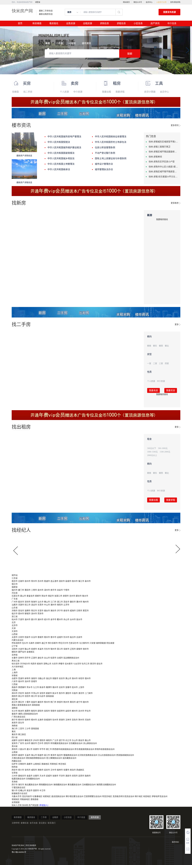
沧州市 (72, 596)
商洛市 (73, 770)
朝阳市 (15, 652)
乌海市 (31, 643)
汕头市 (40, 602)
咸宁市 (79, 702)
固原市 (36, 790)
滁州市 (75, 678)
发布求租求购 (175, 2)
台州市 (73, 619)
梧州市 (34, 720)
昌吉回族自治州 (58, 796)
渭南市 (40, 770)
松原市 (53, 658)
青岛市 (21, 611)
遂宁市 (62, 740)
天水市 (42, 776)
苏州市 (40, 581)
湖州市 (40, 619)
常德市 (53, 711)
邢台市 (44, 596)
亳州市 (21, 681)
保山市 (34, 755)
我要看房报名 (162, 219)
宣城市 (34, 681)
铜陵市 (55, 678)
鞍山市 (28, 649)
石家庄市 (16, 596)
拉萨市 (15, 764)
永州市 (81, 711)
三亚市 (21, 729)
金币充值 (34, 823)
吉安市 (62, 687)
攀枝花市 (28, 740)
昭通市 (40, 755)
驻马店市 (41, 696)
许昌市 (75, 693)
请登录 (37, 2)
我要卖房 (153, 390)
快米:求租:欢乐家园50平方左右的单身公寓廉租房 (163, 177)
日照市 (79, 611)
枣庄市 (34, 611)
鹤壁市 (49, 693)
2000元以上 (152, 455)
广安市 (21, 743)
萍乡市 (29, 687)
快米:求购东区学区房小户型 (162, 162)
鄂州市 (47, 702)
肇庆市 (73, 602)
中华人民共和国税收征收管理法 (110, 136)
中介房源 (77, 92)
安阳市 (42, 693)
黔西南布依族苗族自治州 (63, 749)
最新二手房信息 (46, 11)
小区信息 (138, 23)
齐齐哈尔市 (25, 664)
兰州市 (15, 776)
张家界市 (61, 711)
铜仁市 (49, 749)
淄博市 (28, 611)
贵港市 (62, 720)
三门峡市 (89, 693)
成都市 (15, 740)
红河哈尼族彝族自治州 (87, 755)
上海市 (15, 672)
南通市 (47, 581)
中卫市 (42, 790)
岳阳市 (47, 711)
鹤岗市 (40, 664)
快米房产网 (22, 11)
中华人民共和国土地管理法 (61, 164)
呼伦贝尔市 (63, 643)
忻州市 (66, 637)
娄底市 (15, 714)
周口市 (34, 696)
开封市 (21, 693)
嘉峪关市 (22, 776)
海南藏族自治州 (60, 785)
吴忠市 (29, 790)
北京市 (15, 625)
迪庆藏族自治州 (69, 758)
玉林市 (68, 720)
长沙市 (15, 711)
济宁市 (60, 611)
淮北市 (49, 678)
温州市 (28, 619)
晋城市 (40, 637)
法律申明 (16, 823)
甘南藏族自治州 (33, 779)
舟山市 (66, 619)
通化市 (40, 658)
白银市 (36, 776)
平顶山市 (35, 693)
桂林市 (28, 720)
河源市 (21, 605)
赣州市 (55, 687)
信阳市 (28, 696)
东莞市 (40, 605)
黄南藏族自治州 (46, 785)
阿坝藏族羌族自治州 (59, 743)
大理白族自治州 (18, 758)
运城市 (60, 637)
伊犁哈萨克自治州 (159, 796)
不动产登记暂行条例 (105, 153)
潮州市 (53, 605)
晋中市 (53, 637)
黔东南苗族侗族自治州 (84, 749)
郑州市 (15, 693)
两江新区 (22, 734)
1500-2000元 (165, 452)
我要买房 (170, 390)
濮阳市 (68, 693)
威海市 (73, 611)
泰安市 (66, 611)
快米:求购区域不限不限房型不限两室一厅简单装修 (163, 171)
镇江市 (81, 581)
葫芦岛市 (22, 652)
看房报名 (53, 23)
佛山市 (47, 602)
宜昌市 (34, 702)
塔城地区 (16, 799)
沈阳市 (15, 649)
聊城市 (28, 614)
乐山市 (75, 740)
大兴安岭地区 (17, 667)
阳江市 (28, 605)
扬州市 (75, 581)
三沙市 (28, 729)
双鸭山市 (47, 664)
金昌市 (29, 776)
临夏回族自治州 (18, 779)
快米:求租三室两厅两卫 (159, 147)
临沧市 (60, 755)
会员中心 (149, 2)
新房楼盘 (36, 23)
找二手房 (27, 92)
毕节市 (42, 749)
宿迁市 (15, 584)
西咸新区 (80, 770)
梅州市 (86, 602)
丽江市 (47, 755)
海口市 (15, 729)
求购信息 (104, 23)
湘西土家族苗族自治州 (28, 714)
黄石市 (21, 702)
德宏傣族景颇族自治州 (36, 758)
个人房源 (64, 92)
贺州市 (81, 720)
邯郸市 (38, 596)
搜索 (129, 53)
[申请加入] (43, 805)
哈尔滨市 (16, 664)
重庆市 (15, 734)
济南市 (15, 611)
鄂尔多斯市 (53, 643)
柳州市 (21, 720)
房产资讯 (155, 23)
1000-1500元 (152, 452)
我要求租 (120, 92)
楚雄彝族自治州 (70, 755)
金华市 (53, 619)
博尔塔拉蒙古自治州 (74, 796)
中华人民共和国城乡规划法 (61, 158)
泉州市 (40, 590)
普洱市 (53, 755)
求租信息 (121, 23)
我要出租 (106, 92)
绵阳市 (49, 740)
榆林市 (60, 770)
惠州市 (79, 602)
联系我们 (52, 823)
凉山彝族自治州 (90, 743)
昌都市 (29, 764)
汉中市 (53, 770)
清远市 (34, 605)
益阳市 (68, 711)
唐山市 (23, 596)
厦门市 (21, 590)
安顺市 (36, 749)
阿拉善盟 (110, 643)
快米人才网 (17, 805)
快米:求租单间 (155, 157)
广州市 (15, 602)
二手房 (44, 817)
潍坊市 (53, 611)
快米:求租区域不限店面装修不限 (163, 152)
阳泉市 (28, 637)
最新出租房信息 (46, 14)
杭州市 (15, 619)
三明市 (34, 590)
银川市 (15, 790)
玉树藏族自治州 (89, 785)
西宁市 (15, 785)
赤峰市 (38, 643)
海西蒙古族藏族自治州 (106, 785)
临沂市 (15, 614)
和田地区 (147, 796)
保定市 (51, 596)
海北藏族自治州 (31, 785)
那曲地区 (45, 764)
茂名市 (66, 602)
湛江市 (60, 602)
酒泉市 (68, 776)
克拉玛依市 (27, 796)
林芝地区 (62, 764)
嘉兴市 (34, 619)
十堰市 (28, 702)
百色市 (75, 720)
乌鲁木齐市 (17, 796)
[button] (93, 68)
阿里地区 (54, 764)
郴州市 (75, 711)
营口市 (60, 649)
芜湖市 (21, 678)
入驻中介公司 (161, 2)
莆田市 (28, 590)
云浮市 (66, 605)
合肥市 (15, 678)
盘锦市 (79, 649)
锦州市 (53, 649)
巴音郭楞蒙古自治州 (93, 796)
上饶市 (81, 687)
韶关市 (21, 602)
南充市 (81, 740)
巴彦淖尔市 (74, 643)
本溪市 (40, 649)
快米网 (25, 805)
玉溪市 (28, 755)
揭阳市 (60, 605)
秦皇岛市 (30, 596)
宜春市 (68, 687)
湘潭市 (28, 711)
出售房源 (70, 23)
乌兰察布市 (84, 643)
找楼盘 (15, 92)
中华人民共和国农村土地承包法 (110, 142)
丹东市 (47, 649)
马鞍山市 (41, 678)
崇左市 (21, 723)
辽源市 (34, 658)
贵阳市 (15, 749)
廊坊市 (79, 596)
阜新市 (66, 649)
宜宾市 (15, 743)
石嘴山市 (22, 790)
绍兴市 (47, 619)
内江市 (68, 740)
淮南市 (34, 678)
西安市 (15, 770)
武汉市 (15, 702)
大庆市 (55, 664)
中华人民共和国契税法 (59, 142)
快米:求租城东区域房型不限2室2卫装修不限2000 (163, 142)
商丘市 (21, 696)
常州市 (34, 581)
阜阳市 (81, 678)
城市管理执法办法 (104, 169)
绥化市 (99, 664)
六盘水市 (22, 749)
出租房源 (87, 23)
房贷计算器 (149, 92)
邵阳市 (40, 711)
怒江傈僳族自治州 (54, 758)
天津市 (15, 631)
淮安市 (62, 581)
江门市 (53, 602)
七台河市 (77, 664)
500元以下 (151, 448)
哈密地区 (47, 796)
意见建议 (43, 823)
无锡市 (21, 581)
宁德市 (66, 590)
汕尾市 (15, 605)
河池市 (88, 720)
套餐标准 (25, 823)
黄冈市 (73, 702)
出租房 (55, 817)
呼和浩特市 (17, 643)
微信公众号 (138, 2)
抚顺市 (34, 649)
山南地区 (37, 764)
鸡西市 (33, 664)
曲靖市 (21, 755)
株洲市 (21, 711)
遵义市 (29, 749)
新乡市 (55, 693)
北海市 (40, 720)
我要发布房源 (169, 12)
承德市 (66, 596)
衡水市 (85, 596)
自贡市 (21, 740)
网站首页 (126, 2)
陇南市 (88, 776)
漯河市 (81, 693)
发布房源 (95, 817)
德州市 (21, 614)
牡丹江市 (86, 664)
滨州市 (34, 614)
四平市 (28, 658)
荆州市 (66, 702)
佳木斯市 (69, 664)
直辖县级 (50, 696)
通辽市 (44, 643)
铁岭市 (86, 649)
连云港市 (54, 581)
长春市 (15, 658)
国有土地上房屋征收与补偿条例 (110, 158)
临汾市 (73, 637)
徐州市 (28, 581)
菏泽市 (40, 614)
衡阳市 (34, 711)
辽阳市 (73, 649)
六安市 (15, 681)
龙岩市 (60, 590)
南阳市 (15, 696)
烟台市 (47, 611)
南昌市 (15, 687)
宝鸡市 (28, 770)
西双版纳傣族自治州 (125, 755)
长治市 (34, 637)
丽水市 (79, 619)
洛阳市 (28, 693)
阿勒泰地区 (25, 799)
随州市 (86, 702)
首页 (20, 23)
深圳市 (28, 602)
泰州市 (88, 581)
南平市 (53, 590)
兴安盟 (92, 643)
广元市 (55, 740)
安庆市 (62, 678)
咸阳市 (34, 770)
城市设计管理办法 (104, 164)
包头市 (25, 643)
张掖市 (55, 776)
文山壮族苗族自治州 (107, 755)
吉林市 (21, 658)
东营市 (40, 611)
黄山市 (68, 678)
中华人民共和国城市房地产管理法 (64, 136)
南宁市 (15, 720)
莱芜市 (86, 611)
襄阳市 (40, 702)
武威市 (49, 776)
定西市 (81, 776)
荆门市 (53, 702)
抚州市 (75, 687)
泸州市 (36, 740)
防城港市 (48, 720)
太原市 (15, 637)
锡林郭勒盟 (101, 643)
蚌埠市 (28, 678)
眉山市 (88, 740)
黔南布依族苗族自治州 (105, 749)
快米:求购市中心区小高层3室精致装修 (163, 167)
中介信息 (171, 23)
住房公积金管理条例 (105, 147)
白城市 (60, 658)
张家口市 (58, 596)
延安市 (47, 770)
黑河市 (93, 664)
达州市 (28, 743)
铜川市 (21, 770)
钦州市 (55, 720)
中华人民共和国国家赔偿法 (61, 153)
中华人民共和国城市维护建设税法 (64, 147)
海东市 (21, 785)
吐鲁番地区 (37, 796)
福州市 (15, 590)
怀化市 (88, 711)
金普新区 (30, 652)
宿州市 (88, 678)
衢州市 (60, 619)
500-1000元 (163, 448)
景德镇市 (22, 687)
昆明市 (15, 755)
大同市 (21, 637)
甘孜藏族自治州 (76, 743)
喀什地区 (139, 796)
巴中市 (40, 743)
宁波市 (21, 619)
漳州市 (47, 590)
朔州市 (47, 637)
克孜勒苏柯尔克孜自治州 (123, 796)
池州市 (28, 681)
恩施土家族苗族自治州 (21, 705)
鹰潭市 (49, 687)
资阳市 (47, 743)
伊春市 (61, 664)
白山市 (47, 658)
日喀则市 (22, 764)
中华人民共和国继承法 (59, 169)
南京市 (15, 581)
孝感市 (60, 702)
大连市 (21, 649)
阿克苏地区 (107, 796)
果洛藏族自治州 (74, 785)
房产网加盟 (34, 805)
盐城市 (68, 581)
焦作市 (62, 693)
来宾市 (15, 723)
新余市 (42, 687)
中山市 (47, 605)
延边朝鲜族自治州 (71, 658)
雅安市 (34, 743)
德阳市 (42, 740)
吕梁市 (79, 637)
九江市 (36, 687)
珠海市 (34, 602)
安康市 (66, 770)
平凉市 (62, 776)
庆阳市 (75, 776)
